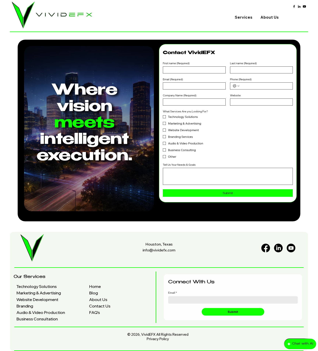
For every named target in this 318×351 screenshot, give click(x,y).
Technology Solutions (36, 286)
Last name (243, 63)
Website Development (37, 299)
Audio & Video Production (40, 312)
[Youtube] (304, 6)
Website (235, 95)
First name (176, 63)
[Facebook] (294, 6)
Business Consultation (37, 318)
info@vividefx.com (159, 250)
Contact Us (99, 306)
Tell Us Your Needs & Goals (179, 164)
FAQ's (94, 312)
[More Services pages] (254, 17)
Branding (24, 306)
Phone (241, 79)
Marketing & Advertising (38, 292)
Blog (93, 292)
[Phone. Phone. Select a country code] (236, 86)
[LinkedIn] (299, 6)
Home (95, 286)
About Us (98, 299)
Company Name (179, 95)
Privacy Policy (158, 339)
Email (173, 79)
